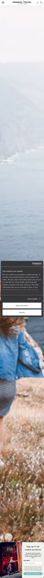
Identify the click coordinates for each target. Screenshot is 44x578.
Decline (22, 312)
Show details (32, 299)
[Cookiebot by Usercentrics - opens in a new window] (32, 263)
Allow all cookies (22, 305)
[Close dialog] (42, 544)
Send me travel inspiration (33, 573)
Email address (26, 560)
